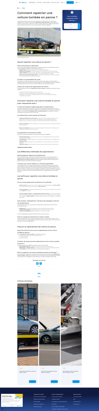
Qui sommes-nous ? (55, 2)
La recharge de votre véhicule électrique (59, 401)
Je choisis (11, 405)
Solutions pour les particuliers (39, 399)
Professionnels (32, 2)
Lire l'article (32, 381)
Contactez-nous (76, 404)
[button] (2, 409)
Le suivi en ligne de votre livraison (58, 406)
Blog (62, 2)
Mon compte (70, 2)
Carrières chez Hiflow (77, 396)
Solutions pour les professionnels (40, 396)
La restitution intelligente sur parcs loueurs (60, 409)
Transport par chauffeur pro (39, 404)
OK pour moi (19, 405)
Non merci (4, 405)
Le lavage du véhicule (56, 399)
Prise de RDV (54, 404)
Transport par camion (38, 406)
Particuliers (39, 2)
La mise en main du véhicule (57, 396)
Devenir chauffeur (46, 2)
